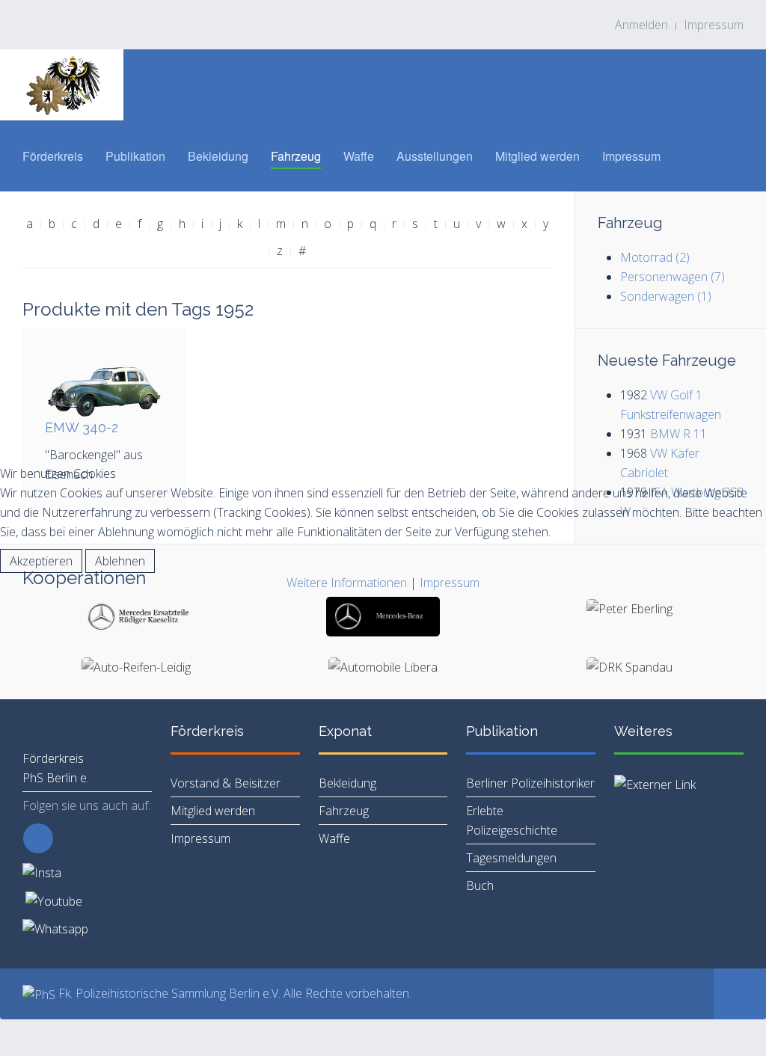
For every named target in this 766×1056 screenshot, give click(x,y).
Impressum (449, 582)
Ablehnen (120, 561)
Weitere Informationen (347, 582)
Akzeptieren (41, 561)
